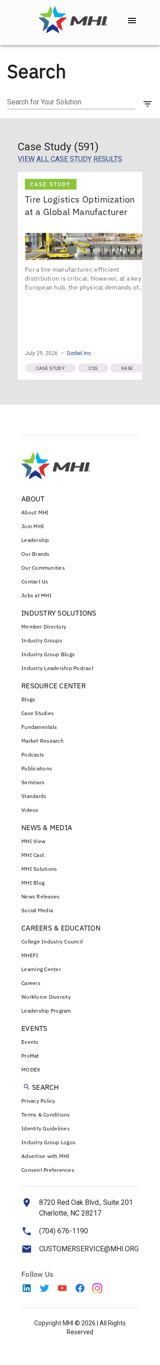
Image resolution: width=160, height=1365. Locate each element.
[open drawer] (132, 20)
